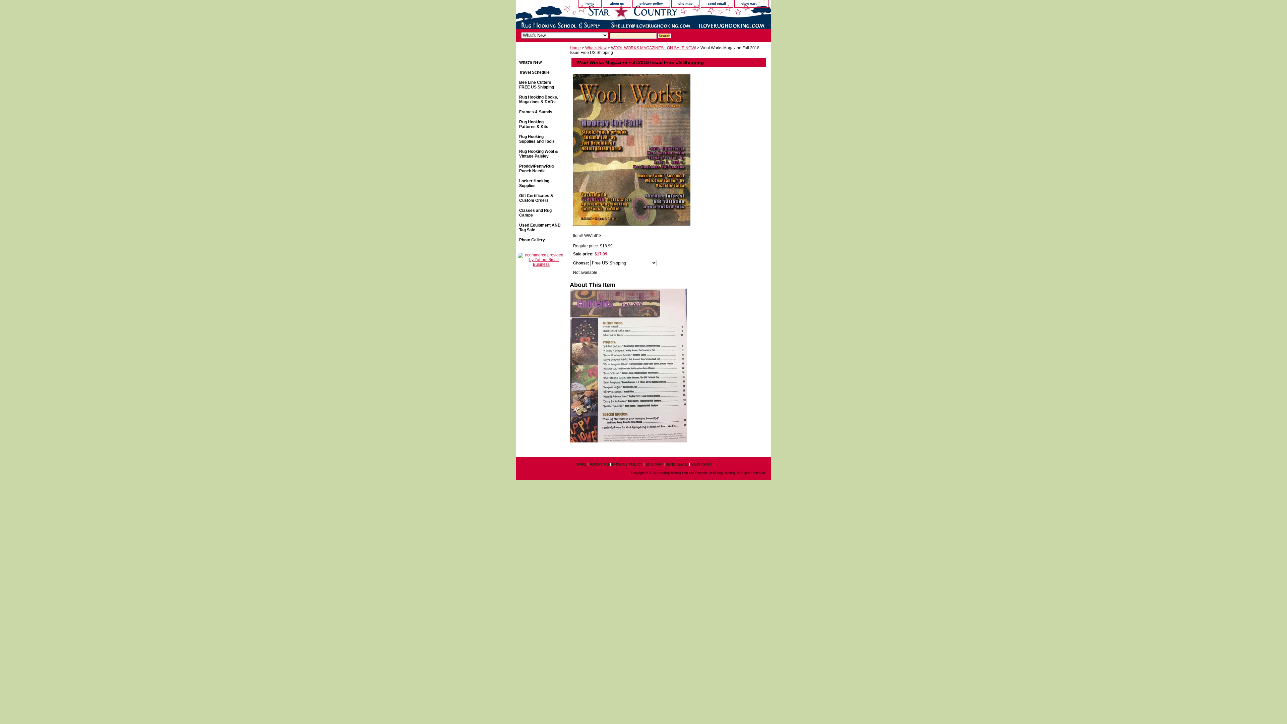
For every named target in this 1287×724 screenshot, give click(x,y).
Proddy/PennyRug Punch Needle (536, 168)
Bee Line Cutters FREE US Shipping (536, 84)
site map (685, 3)
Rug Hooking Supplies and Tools (537, 139)
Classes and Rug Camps (535, 213)
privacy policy (651, 3)
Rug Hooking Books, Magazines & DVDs (538, 99)
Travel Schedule (534, 72)
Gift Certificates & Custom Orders (536, 198)
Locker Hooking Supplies (534, 183)
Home (575, 48)
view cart (748, 3)
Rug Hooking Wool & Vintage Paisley (538, 154)
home (590, 3)
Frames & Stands (535, 112)
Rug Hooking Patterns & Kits (533, 124)
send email (717, 3)
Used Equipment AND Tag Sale (540, 227)
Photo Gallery (532, 240)
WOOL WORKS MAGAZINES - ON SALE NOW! (653, 48)
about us (617, 3)
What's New (596, 48)
